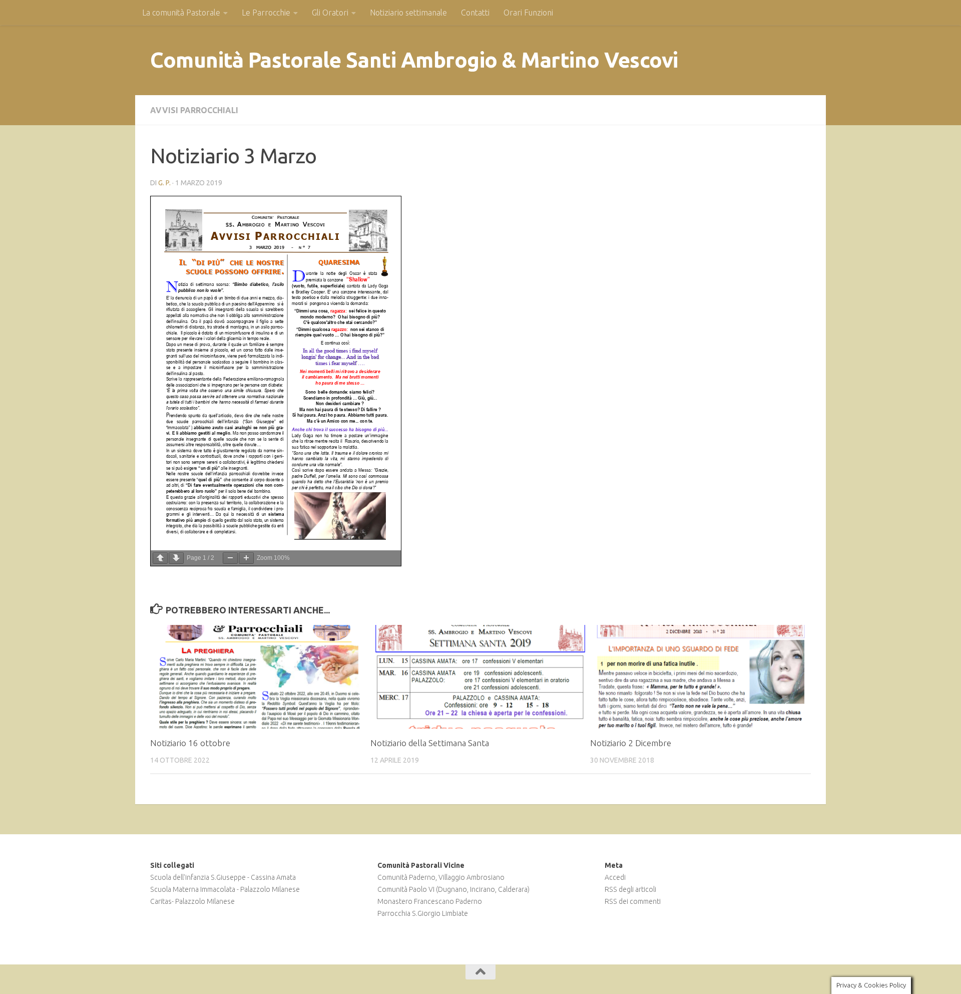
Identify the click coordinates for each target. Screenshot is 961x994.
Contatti (475, 12)
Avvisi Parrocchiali (194, 110)
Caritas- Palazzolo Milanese (192, 901)
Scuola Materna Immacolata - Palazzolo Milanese (225, 889)
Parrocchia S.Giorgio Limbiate (422, 913)
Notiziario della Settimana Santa (429, 743)
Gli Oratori (330, 12)
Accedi (615, 877)
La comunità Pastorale (181, 12)
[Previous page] (160, 558)
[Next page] (176, 558)
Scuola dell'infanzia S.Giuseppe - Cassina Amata (223, 877)
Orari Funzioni (528, 12)
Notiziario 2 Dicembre (630, 743)
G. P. (164, 183)
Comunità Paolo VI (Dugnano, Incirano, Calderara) (453, 889)
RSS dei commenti (633, 901)
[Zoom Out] (230, 558)
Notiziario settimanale (408, 12)
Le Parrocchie (266, 12)
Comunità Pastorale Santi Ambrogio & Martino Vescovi (414, 60)
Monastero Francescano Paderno (429, 901)
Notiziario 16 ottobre (190, 743)
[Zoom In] (246, 558)
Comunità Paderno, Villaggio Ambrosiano (441, 877)
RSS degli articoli (630, 889)
